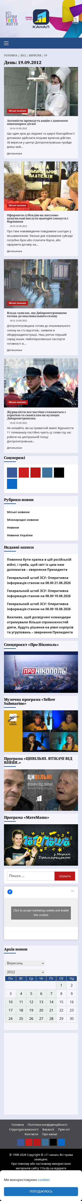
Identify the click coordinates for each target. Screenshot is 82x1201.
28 (51, 1018)
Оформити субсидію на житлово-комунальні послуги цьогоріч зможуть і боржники (37, 218)
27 (41, 1018)
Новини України (20, 535)
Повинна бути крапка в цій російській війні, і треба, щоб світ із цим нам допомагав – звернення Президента (39, 564)
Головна (18, 1124)
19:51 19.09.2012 (18, 320)
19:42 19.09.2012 (18, 423)
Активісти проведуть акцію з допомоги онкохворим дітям (37, 122)
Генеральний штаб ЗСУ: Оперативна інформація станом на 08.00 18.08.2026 (39, 606)
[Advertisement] (41, 1074)
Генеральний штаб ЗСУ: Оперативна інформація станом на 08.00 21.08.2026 (39, 580)
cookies (44, 1179)
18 (21, 1010)
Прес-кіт (64, 1129)
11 (21, 1001)
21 (51, 1010)
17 (11, 1010)
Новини (13, 527)
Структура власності (23, 1129)
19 (31, 1010)
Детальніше (14, 153)
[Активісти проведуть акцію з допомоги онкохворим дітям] (41, 91)
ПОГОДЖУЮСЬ (41, 1191)
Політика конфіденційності (47, 1124)
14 (51, 1001)
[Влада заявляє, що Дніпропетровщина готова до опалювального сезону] (41, 283)
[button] (8, 43)
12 (31, 1001)
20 (41, 1010)
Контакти (31, 1134)
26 (31, 1018)
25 (21, 1018)
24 (11, 1018)
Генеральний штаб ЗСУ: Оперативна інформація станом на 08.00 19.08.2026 (39, 593)
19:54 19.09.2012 (18, 128)
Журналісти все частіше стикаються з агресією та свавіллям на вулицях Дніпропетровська (36, 415)
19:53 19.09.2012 (18, 226)
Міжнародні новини (23, 520)
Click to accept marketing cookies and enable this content (41, 913)
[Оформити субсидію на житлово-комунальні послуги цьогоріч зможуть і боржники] (41, 186)
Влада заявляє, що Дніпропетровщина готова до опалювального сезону (37, 314)
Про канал (49, 1134)
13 (41, 1001)
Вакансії (48, 1129)
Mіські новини (17, 110)
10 (11, 1001)
